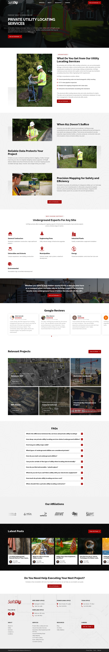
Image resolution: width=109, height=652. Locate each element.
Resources (58, 2)
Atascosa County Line (82, 376)
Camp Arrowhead (49, 405)
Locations (10, 633)
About (50, 2)
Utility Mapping (36, 635)
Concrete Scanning (37, 641)
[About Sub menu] (52, 3)
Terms (94, 650)
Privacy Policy (89, 650)
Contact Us (10, 631)
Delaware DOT (17, 376)
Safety (9, 627)
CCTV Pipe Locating (37, 637)
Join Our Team (87, 626)
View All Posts (94, 531)
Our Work (59, 627)
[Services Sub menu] (45, 3)
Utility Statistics (60, 629)
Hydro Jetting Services (38, 639)
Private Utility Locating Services (40, 625)
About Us (10, 625)
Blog (58, 625)
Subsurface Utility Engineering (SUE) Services (41, 630)
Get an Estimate (93, 2)
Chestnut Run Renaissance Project (84, 404)
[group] (19, 551)
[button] (51, 336)
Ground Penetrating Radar (38, 633)
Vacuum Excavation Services (39, 627)
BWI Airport (15, 405)
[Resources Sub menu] (62, 3)
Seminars (10, 629)
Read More (15, 381)
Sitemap (99, 650)
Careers (67, 2)
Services (41, 2)
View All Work (94, 351)
